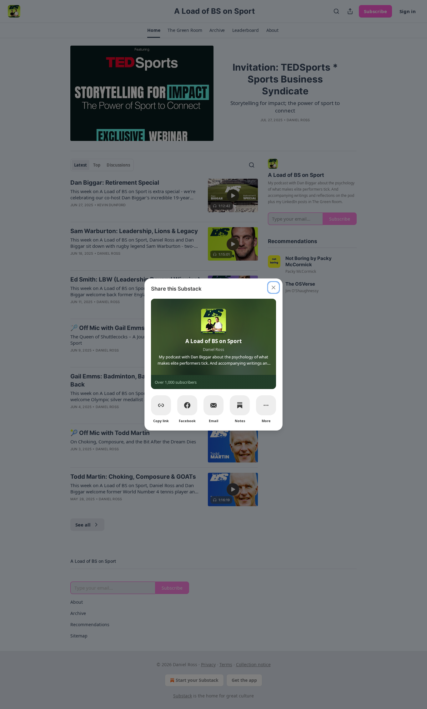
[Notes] (240, 405)
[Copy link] (161, 405)
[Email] (213, 405)
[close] (274, 287)
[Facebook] (187, 405)
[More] (266, 405)
